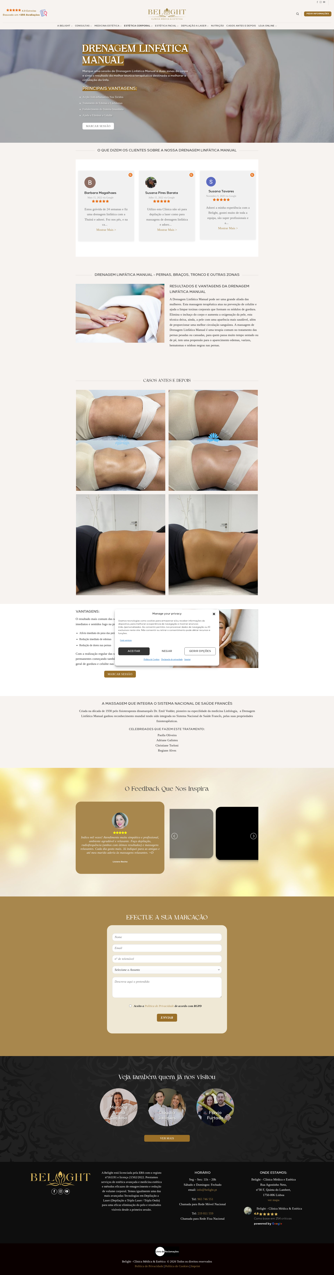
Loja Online (267, 26)
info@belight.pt (207, 1189)
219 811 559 (205, 1213)
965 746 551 (205, 1199)
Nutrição (217, 26)
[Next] (158, 838)
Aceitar (134, 651)
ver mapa (273, 1200)
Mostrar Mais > (106, 229)
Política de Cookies (152, 659)
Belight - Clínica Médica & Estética (279, 1208)
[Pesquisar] (297, 14)
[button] (214, 614)
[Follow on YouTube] (324, 3)
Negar (167, 651)
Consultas (82, 26)
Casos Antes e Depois (241, 26)
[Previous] (82, 838)
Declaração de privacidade (172, 659)
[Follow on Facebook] (317, 3)
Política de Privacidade (159, 1006)
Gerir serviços (126, 640)
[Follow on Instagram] (321, 3)
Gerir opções (200, 651)
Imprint (187, 659)
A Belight (63, 26)
